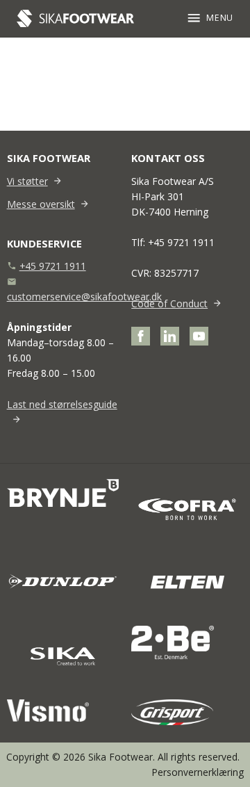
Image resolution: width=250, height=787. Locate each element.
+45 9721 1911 (52, 266)
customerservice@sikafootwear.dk (84, 296)
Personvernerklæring (197, 772)
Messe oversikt (41, 204)
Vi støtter (27, 181)
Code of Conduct (169, 303)
